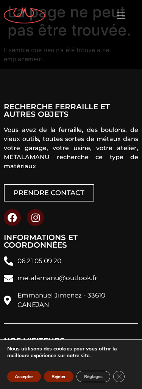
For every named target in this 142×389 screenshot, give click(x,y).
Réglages (93, 377)
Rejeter (58, 377)
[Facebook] (12, 217)
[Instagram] (35, 217)
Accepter (24, 377)
